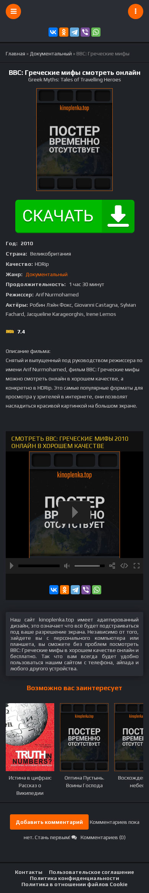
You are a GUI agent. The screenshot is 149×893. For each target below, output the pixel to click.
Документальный (47, 274)
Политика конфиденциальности (74, 878)
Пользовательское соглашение (91, 872)
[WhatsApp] (95, 32)
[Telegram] (74, 32)
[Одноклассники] (63, 32)
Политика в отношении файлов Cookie (74, 884)
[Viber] (85, 32)
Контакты (28, 872)
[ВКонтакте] (53, 32)
